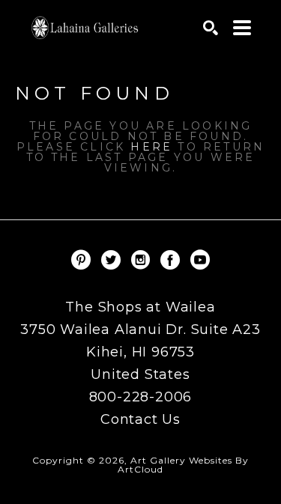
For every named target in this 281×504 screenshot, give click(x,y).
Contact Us (140, 419)
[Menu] (242, 27)
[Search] (210, 27)
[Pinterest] (83, 260)
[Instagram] (143, 260)
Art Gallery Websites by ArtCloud (183, 465)
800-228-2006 (141, 397)
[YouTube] (200, 260)
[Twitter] (113, 260)
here (151, 147)
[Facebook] (172, 260)
